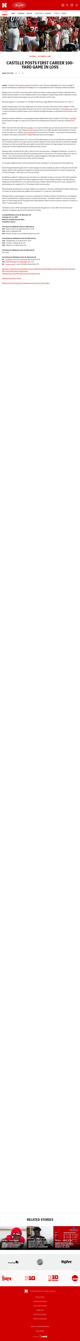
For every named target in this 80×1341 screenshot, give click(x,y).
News (13, 13)
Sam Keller (73, 118)
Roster (29, 13)
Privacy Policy (40, 1297)
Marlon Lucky (68, 109)
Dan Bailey (24, 262)
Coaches (48, 13)
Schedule (21, 13)
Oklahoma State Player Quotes (11, 278)
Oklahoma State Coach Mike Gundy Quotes (15, 274)
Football (32, 56)
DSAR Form (40, 1310)
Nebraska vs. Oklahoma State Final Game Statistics (18, 269)
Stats (56, 13)
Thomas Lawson (28, 132)
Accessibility (40, 1331)
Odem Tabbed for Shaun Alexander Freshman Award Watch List (12, 1245)
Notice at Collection (40, 1319)
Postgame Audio (63, 269)
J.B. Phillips (30, 128)
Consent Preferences (40, 1301)
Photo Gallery (45, 283)
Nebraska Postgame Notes (19, 271)
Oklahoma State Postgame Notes (12, 283)
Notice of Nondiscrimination (40, 1326)
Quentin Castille (24, 85)
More (63, 13)
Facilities (38, 13)
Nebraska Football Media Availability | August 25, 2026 (64, 1245)
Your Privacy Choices (40, 1314)
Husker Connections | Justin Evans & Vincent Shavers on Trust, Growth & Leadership (39, 1244)
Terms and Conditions (40, 1306)
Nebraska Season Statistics (32, 283)
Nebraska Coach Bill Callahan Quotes (45, 269)
